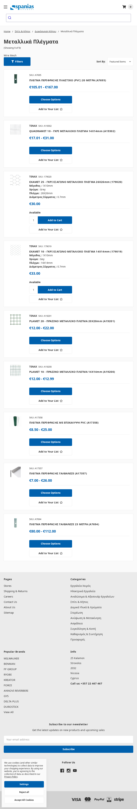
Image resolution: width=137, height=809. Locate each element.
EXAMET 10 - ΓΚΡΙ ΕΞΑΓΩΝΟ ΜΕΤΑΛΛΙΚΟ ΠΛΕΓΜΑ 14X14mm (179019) (75, 251)
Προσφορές (77, 639)
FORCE (8, 685)
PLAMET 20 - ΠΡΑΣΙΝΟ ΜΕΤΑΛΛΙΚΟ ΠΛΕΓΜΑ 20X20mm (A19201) (72, 321)
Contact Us (10, 602)
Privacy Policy (10, 776)
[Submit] (10, 18)
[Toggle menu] (5, 7)
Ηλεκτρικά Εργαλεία (82, 591)
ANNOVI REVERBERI (16, 690)
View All (9, 712)
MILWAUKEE (11, 658)
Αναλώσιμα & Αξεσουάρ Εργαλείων (92, 596)
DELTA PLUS (11, 701)
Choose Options (50, 99)
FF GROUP (10, 669)
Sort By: (101, 61)
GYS (6, 696)
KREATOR (9, 680)
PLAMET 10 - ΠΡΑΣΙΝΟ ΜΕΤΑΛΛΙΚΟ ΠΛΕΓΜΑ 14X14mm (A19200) (72, 371)
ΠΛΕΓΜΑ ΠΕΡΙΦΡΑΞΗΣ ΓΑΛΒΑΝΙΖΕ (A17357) (58, 473)
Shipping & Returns (15, 591)
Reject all (24, 792)
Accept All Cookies (24, 799)
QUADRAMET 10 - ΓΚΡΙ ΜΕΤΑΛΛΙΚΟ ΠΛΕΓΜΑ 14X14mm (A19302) (72, 131)
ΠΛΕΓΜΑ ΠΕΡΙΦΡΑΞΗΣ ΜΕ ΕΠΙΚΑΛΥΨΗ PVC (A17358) (64, 422)
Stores (7, 585)
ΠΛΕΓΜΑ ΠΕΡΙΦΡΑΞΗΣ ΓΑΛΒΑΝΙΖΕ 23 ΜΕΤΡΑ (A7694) (64, 524)
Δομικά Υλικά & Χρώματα (86, 607)
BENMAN (9, 663)
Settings (24, 784)
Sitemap (9, 612)
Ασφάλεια (76, 623)
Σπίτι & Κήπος (79, 602)
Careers (8, 596)
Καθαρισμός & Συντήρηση (86, 634)
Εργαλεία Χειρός (80, 585)
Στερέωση (76, 612)
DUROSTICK (11, 706)
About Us (9, 607)
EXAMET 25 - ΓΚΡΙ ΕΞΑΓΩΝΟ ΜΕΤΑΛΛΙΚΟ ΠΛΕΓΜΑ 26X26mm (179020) (75, 182)
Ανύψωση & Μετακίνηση (85, 618)
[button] (17, 61)
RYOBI (8, 674)
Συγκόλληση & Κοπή (83, 628)
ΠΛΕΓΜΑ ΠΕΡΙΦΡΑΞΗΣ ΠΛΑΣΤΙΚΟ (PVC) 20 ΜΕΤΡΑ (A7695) (67, 80)
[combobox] (68, 18)
